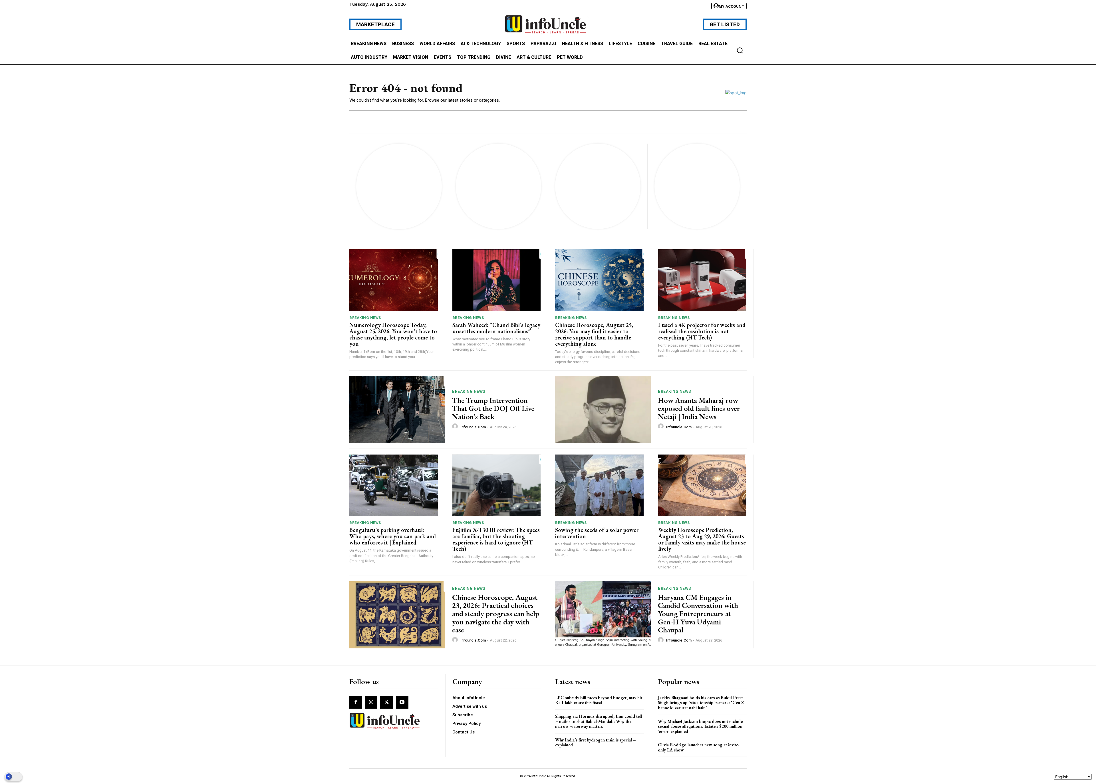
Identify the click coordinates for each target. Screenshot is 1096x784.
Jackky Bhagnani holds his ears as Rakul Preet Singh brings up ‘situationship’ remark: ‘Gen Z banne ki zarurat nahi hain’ (701, 703)
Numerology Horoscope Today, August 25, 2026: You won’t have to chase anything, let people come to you (393, 334)
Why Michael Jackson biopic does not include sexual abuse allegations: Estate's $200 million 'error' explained (700, 726)
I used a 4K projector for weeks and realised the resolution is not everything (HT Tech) (702, 331)
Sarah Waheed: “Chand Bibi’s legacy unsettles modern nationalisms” (496, 328)
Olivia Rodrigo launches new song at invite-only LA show (699, 747)
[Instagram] (371, 702)
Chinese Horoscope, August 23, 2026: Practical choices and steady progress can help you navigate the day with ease (495, 613)
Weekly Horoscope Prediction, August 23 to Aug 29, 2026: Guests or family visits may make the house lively (702, 539)
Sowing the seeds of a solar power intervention (596, 533)
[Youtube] (402, 702)
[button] (740, 50)
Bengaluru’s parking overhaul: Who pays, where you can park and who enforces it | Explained (392, 536)
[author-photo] (456, 426)
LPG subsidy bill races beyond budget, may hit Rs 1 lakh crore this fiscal (598, 700)
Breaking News (365, 317)
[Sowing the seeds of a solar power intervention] (599, 485)
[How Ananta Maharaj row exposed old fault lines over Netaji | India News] (603, 409)
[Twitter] (386, 702)
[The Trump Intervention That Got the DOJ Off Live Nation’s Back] (397, 409)
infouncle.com (473, 427)
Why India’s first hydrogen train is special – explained (595, 742)
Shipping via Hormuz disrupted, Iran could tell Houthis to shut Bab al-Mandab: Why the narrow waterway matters (598, 721)
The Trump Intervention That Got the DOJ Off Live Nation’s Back (493, 408)
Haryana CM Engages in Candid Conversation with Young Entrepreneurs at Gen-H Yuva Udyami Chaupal (698, 613)
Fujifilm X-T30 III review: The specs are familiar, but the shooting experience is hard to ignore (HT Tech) (496, 539)
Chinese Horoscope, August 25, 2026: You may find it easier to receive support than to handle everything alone (594, 334)
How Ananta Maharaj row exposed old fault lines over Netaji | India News (699, 408)
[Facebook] (355, 702)
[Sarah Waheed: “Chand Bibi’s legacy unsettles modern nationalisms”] (496, 280)
